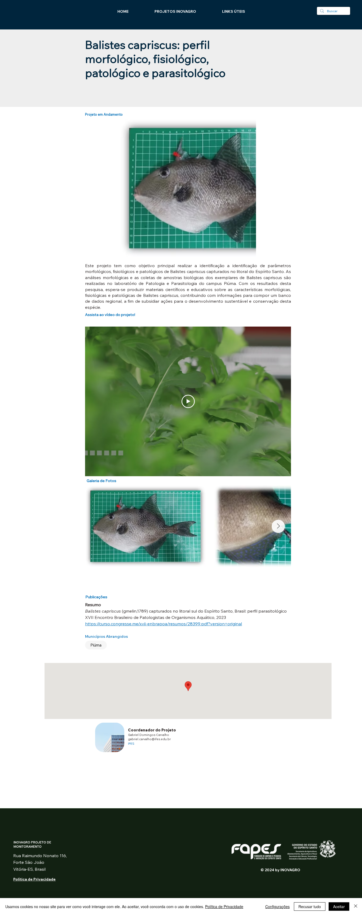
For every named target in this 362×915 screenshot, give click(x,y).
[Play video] (188, 401)
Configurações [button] (277, 906)
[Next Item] (278, 526)
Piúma (95, 645)
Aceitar (339, 906)
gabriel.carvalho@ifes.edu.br (149, 739)
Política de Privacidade (224, 906)
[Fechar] (355, 906)
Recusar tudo (309, 906)
